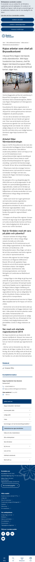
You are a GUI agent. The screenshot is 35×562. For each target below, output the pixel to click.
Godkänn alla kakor (17, 20)
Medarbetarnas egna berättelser (11, 44)
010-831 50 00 (11, 473)
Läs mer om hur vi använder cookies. (13, 15)
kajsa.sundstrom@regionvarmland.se (15, 389)
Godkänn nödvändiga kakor (17, 24)
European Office (9, 368)
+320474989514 (10, 386)
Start (4, 42)
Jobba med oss (24, 42)
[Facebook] (3, 534)
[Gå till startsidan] (8, 37)
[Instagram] (8, 534)
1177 (15, 475)
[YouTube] (3, 539)
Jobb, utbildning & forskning (13, 42)
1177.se (24, 475)
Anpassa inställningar (17, 29)
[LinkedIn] (12, 534)
